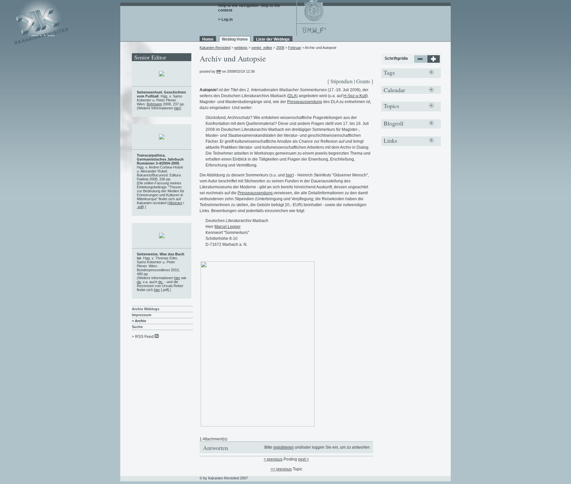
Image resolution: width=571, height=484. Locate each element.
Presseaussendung (304, 101)
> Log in (225, 19)
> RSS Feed (143, 336)
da (139, 282)
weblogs (240, 48)
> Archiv (139, 321)
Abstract (175, 203)
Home (207, 39)
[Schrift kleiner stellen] (420, 61)
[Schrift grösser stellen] (433, 61)
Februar (294, 48)
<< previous (281, 469)
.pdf (140, 207)
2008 (280, 48)
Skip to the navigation (238, 5)
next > (303, 459)
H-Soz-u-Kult (354, 95)
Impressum (141, 315)
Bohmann (154, 104)
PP (218, 71)
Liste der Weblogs (273, 39)
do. (160, 282)
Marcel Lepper (227, 226)
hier (289, 175)
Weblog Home (235, 39)
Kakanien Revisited (215, 48)
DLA (292, 95)
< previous (273, 459)
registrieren (283, 447)
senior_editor (261, 48)
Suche (137, 327)
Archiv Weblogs (145, 309)
